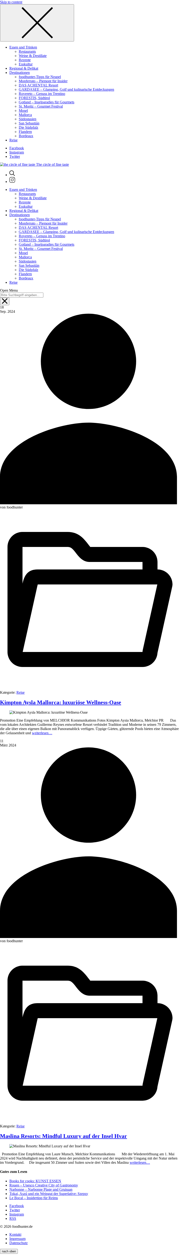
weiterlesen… (42, 733)
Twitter (14, 156)
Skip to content (11, 2)
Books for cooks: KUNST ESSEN (35, 1181)
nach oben (9, 1251)
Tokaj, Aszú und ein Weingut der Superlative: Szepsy (48, 1194)
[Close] (37, 22)
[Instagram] (12, 182)
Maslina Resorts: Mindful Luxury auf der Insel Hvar (63, 1136)
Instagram (16, 152)
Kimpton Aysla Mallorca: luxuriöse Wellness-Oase (60, 702)
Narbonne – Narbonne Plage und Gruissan (40, 1189)
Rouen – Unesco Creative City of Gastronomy (43, 1185)
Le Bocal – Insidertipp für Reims (33, 1198)
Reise (20, 692)
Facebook (16, 148)
